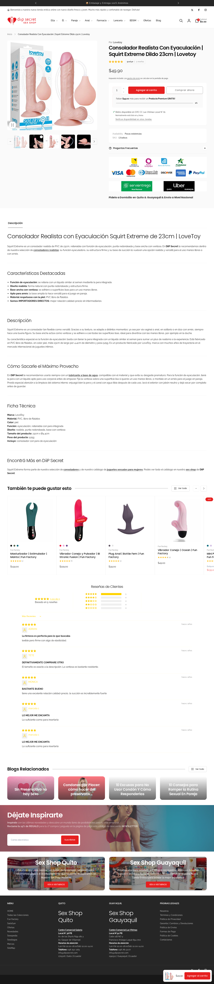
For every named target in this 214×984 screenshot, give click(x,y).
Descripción (15, 223)
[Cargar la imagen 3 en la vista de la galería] (68, 141)
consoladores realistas (46, 250)
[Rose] (113, 546)
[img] (29, 624)
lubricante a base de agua (83, 375)
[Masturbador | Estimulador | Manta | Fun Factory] (32, 536)
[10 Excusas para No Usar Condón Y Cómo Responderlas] (132, 788)
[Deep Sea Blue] (17, 546)
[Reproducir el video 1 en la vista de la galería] (36, 141)
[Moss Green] (14, 546)
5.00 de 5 (55, 599)
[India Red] (60, 546)
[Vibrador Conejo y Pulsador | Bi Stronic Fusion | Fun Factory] (81, 536)
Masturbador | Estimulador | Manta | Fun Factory (28, 555)
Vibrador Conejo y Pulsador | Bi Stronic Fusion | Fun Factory (80, 555)
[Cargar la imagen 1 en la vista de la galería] (20, 141)
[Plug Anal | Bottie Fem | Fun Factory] (130, 536)
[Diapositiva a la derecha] (178, 3)
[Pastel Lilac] (211, 546)
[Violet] (67, 546)
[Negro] (11, 546)
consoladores (71, 469)
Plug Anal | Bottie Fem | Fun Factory (126, 555)
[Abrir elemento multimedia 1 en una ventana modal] (52, 85)
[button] (54, 20)
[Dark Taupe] (109, 546)
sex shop (191, 469)
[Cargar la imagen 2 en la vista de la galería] (52, 141)
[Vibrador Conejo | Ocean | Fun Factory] (179, 536)
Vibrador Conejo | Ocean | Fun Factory (177, 551)
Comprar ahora (184, 90)
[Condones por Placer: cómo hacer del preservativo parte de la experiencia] (81, 788)
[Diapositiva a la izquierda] (36, 3)
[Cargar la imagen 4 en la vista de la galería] (84, 141)
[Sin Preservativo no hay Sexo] (30, 788)
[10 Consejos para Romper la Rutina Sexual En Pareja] (183, 788)
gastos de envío (133, 78)
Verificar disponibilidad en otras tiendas (133, 119)
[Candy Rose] (63, 546)
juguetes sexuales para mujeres (125, 469)
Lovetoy (115, 42)
